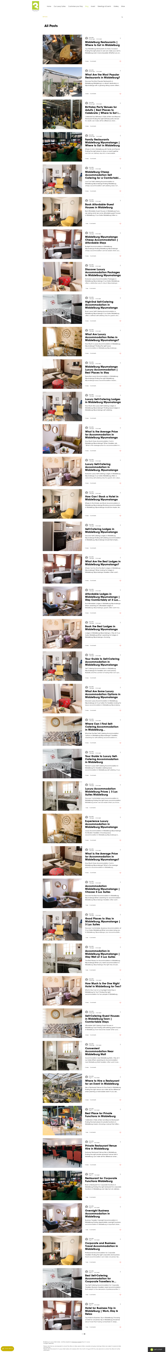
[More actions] (121, 38)
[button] (122, 17)
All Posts (45, 17)
